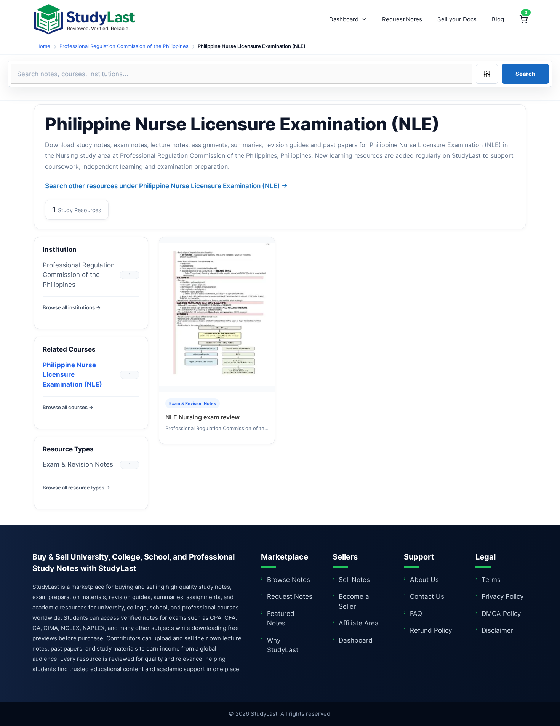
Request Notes (402, 19)
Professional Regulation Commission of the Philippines (124, 46)
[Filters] (487, 74)
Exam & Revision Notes (78, 464)
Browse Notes (288, 580)
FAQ (416, 613)
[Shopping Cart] (523, 19)
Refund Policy (431, 630)
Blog (498, 19)
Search (525, 73)
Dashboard (343, 19)
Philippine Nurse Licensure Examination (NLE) (72, 374)
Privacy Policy (502, 596)
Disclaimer (497, 630)
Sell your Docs (457, 19)
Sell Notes (354, 580)
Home (43, 46)
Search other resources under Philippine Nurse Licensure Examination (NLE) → (166, 186)
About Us (424, 580)
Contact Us (427, 596)
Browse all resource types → (76, 488)
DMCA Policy (501, 613)
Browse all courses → (68, 407)
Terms (491, 580)
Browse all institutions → (72, 307)
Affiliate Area (359, 623)
